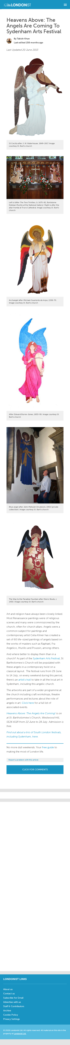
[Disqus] (35, 927)
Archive (7, 1010)
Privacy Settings (11, 1019)
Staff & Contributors (13, 1006)
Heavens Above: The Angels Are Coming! (31, 713)
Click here (28, 702)
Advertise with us (12, 1002)
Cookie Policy (10, 1014)
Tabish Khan (23, 38)
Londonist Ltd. (20, 1033)
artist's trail (24, 679)
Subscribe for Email (13, 997)
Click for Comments (35, 769)
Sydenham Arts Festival (46, 658)
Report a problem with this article (23, 760)
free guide (48, 747)
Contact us (9, 993)
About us (8, 989)
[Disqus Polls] (35, 843)
